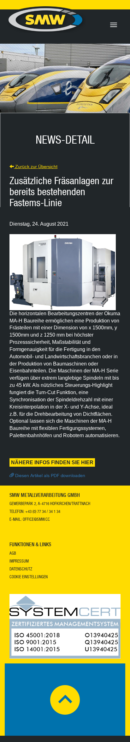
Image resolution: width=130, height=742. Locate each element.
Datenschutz (20, 570)
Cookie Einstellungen (28, 577)
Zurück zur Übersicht (35, 167)
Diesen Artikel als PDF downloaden (49, 476)
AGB (12, 554)
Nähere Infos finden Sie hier (52, 462)
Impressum (19, 562)
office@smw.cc (36, 520)
